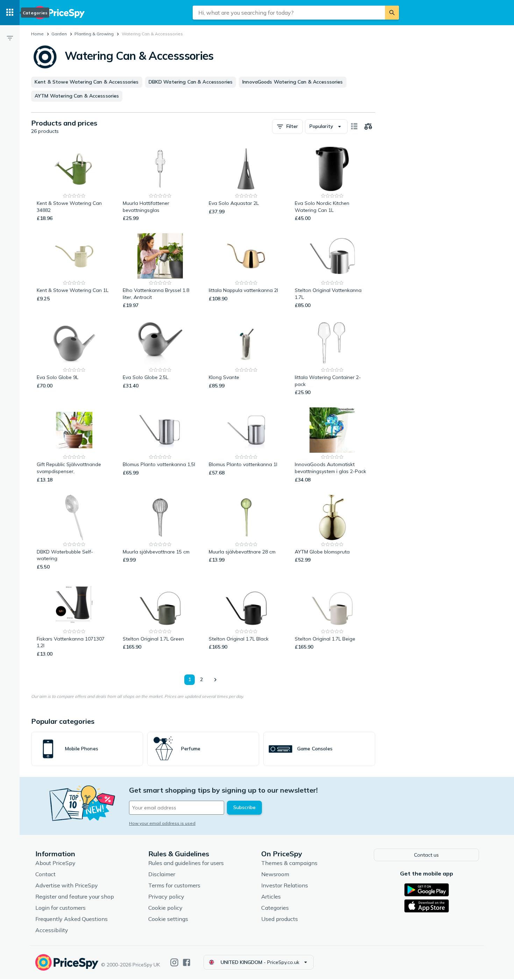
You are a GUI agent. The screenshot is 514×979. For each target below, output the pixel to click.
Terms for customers (174, 885)
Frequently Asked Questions (71, 918)
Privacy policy (166, 896)
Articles (271, 896)
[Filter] (10, 38)
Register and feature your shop (74, 896)
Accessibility (51, 930)
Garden (59, 33)
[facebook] (186, 962)
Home (37, 33)
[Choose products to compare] (368, 126)
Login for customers (60, 907)
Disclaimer (161, 874)
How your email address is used (162, 823)
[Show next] (215, 679)
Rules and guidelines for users (186, 862)
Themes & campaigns (289, 862)
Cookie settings (168, 918)
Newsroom (275, 874)
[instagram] (174, 962)
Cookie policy (165, 907)
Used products (279, 918)
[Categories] (10, 12)
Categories (275, 907)
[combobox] (289, 13)
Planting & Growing (94, 33)
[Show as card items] (354, 127)
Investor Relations (284, 885)
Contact (45, 874)
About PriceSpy (55, 862)
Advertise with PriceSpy (66, 885)
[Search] (392, 13)
